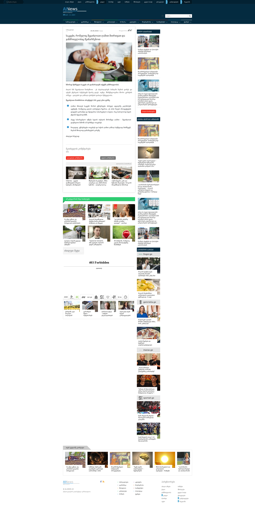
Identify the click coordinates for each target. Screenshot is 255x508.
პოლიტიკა (174, 22)
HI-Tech (122, 22)
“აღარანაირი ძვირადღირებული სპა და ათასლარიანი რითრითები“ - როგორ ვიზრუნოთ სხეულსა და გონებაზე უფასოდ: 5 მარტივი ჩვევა (148, 189)
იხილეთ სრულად (72, 136)
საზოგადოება (71, 22)
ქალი (79, 2)
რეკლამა (187, 2)
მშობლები (137, 2)
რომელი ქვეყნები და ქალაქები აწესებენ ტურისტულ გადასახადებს (148, 51)
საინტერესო (161, 22)
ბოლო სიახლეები (148, 111)
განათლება (111, 22)
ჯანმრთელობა (90, 2)
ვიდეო (102, 2)
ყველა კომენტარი (108, 158)
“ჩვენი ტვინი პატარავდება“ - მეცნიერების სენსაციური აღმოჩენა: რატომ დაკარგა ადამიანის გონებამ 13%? (147, 163)
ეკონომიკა (85, 22)
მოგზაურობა (146, 22)
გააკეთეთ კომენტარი (75, 158)
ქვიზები (186, 22)
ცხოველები (160, 2)
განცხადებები (174, 2)
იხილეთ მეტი (72, 250)
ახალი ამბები (69, 2)
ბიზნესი (127, 2)
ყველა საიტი (148, 2)
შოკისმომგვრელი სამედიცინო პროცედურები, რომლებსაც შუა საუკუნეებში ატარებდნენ (148, 73)
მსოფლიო (98, 22)
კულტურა (133, 22)
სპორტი (110, 2)
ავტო (119, 2)
